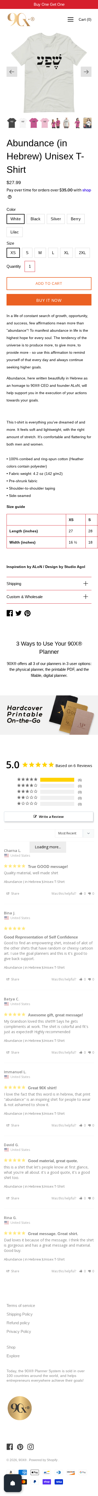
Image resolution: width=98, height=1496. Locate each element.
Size (10, 243)
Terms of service (21, 1305)
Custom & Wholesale (25, 596)
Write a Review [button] (51, 816)
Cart (85, 19)
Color (11, 209)
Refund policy (18, 1323)
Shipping (14, 583)
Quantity (14, 266)
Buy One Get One (49, 4)
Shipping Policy (20, 1314)
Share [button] (14, 893)
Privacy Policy (19, 1331)
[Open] (13, 1483)
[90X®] (21, 20)
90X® (23, 1460)
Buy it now (49, 300)
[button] (82, 893)
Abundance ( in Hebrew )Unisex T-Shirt (34, 881)
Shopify (52, 1460)
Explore (13, 1356)
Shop (11, 1347)
